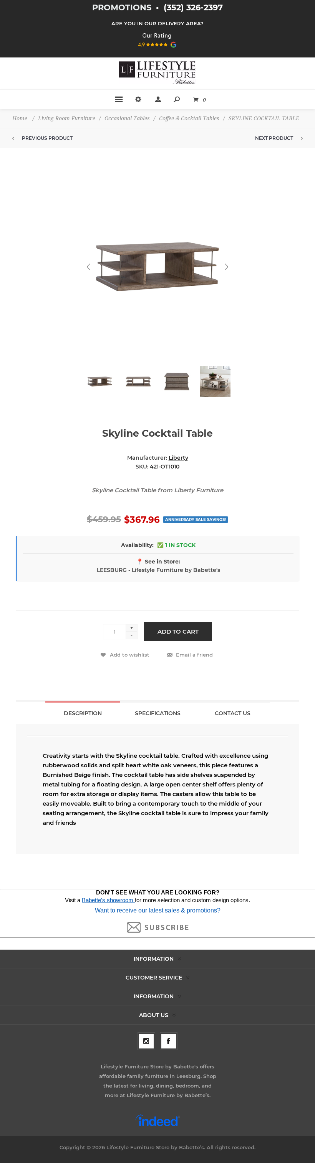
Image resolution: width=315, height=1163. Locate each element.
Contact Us (232, 713)
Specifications (158, 713)
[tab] (82, 712)
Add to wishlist (129, 655)
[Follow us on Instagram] (146, 1041)
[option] (100, 385)
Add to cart (178, 631)
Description (83, 713)
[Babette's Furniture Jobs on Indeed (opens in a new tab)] (157, 1125)
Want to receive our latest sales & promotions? (157, 910)
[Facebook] (168, 1041)
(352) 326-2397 (193, 7)
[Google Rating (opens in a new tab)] (157, 50)
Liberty (178, 457)
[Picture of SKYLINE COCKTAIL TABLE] (100, 381)
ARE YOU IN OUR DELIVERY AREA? (157, 23)
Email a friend (194, 655)
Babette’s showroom (108, 900)
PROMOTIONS (123, 7)
